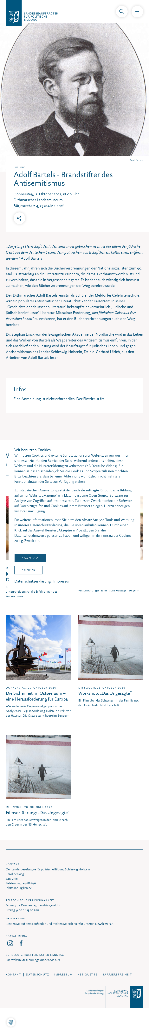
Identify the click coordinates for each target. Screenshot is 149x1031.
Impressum (62, 581)
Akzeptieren (30, 557)
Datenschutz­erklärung (32, 581)
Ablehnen (28, 570)
